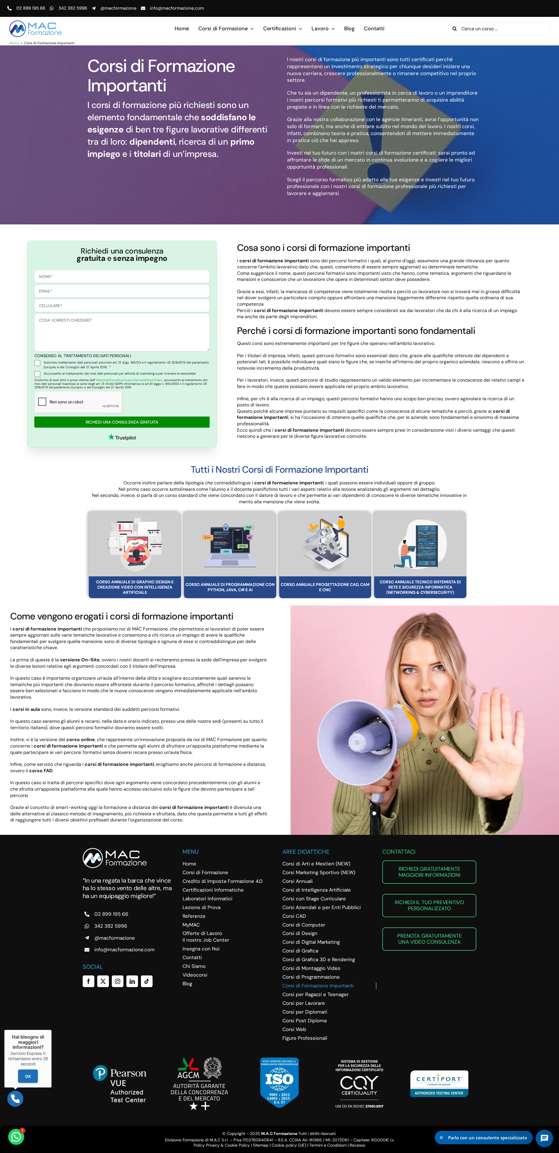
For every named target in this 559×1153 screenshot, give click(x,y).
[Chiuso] (51, 1029)
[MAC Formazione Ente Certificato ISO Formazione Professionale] (279, 1060)
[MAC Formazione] (115, 850)
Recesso (357, 1145)
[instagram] (117, 981)
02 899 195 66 (30, 8)
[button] (16, 1137)
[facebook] (88, 981)
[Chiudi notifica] (441, 1137)
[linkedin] (132, 981)
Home (14, 43)
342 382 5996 (73, 8)
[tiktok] (147, 981)
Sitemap (260, 1145)
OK (28, 1076)
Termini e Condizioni (327, 1145)
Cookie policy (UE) (289, 1145)
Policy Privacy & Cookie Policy (222, 1145)
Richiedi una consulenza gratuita (122, 422)
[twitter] (103, 981)
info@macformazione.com (177, 8)
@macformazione (118, 8)
